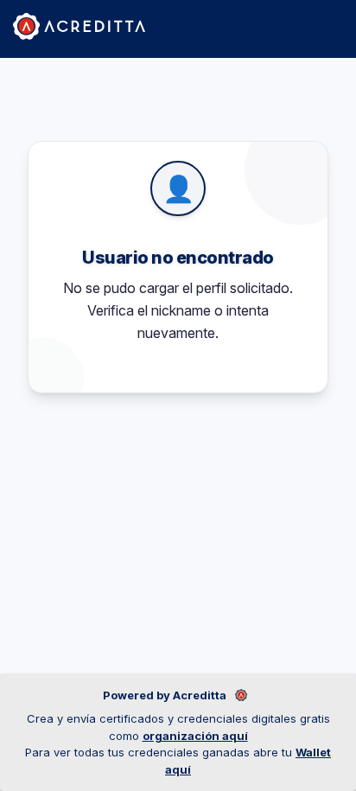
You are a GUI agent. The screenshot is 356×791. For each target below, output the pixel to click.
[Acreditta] (79, 26)
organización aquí (195, 736)
